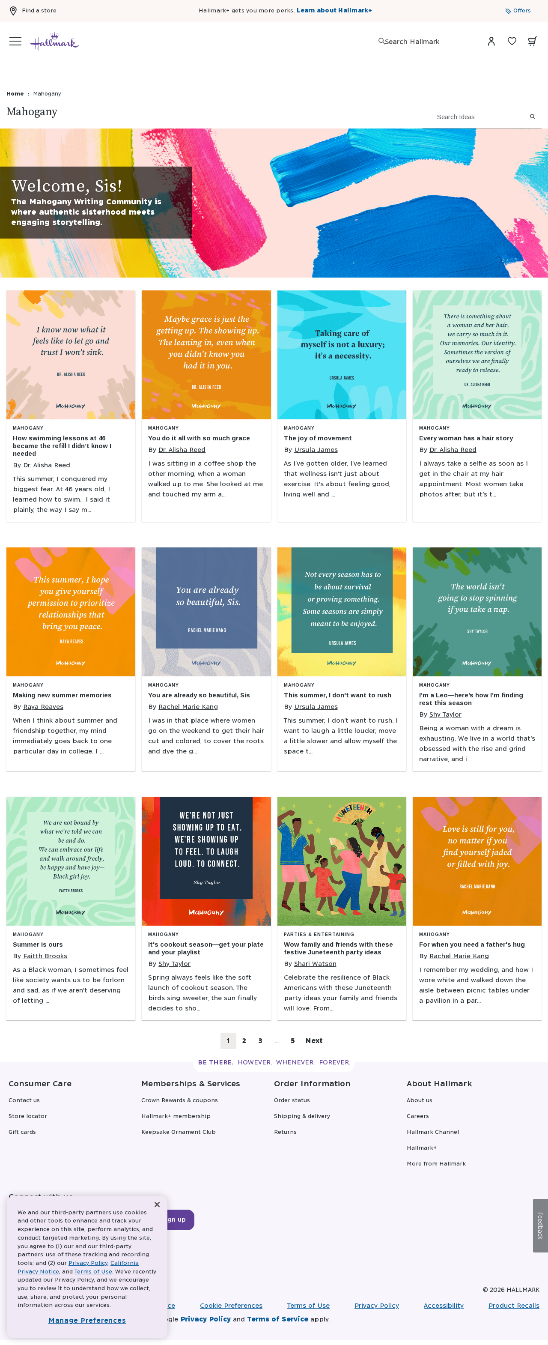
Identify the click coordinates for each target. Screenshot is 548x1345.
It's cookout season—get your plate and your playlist (206, 948)
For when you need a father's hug (472, 944)
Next (314, 1041)
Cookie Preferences (231, 1306)
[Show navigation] (15, 41)
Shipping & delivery (302, 1116)
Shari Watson (315, 964)
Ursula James (316, 450)
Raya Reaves (43, 707)
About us (419, 1100)
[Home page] (54, 41)
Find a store (39, 11)
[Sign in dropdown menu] (491, 41)
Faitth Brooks (45, 956)
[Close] (157, 1204)
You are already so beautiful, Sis (199, 695)
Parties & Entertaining (319, 934)
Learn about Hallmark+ (334, 11)
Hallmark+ (422, 1148)
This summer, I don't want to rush (337, 695)
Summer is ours (38, 944)
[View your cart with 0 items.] (532, 41)
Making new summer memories (62, 695)
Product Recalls (513, 1306)
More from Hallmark (436, 1164)
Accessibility (444, 1306)
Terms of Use (308, 1306)
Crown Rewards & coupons (179, 1100)
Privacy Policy (376, 1306)
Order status (292, 1100)
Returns (285, 1132)
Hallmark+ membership (176, 1116)
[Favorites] (512, 41)
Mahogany (28, 428)
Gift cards (22, 1132)
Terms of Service (277, 1319)
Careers (418, 1116)
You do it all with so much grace (199, 438)
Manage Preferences (87, 1321)
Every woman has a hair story (466, 438)
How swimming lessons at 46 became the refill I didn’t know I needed (62, 445)
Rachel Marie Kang (188, 707)
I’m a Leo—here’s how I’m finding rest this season (471, 698)
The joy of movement (318, 438)
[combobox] (427, 42)
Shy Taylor (445, 714)
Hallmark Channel (433, 1132)
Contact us (24, 1100)
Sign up (174, 1220)
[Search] (382, 41)
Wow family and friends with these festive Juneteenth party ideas (338, 948)
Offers (522, 11)
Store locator (28, 1116)
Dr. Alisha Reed (46, 465)
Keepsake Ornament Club (178, 1132)
